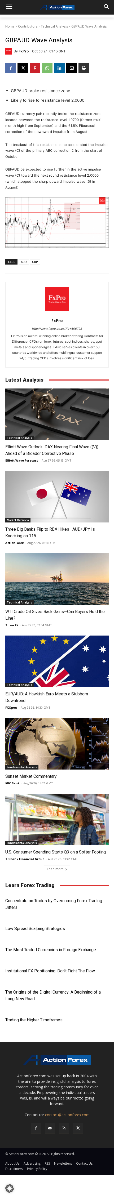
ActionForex (14, 543)
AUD (24, 262)
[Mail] (50, 1128)
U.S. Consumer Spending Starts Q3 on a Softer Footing (56, 852)
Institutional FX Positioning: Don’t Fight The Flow (50, 970)
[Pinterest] (35, 68)
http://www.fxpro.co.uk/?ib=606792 (57, 328)
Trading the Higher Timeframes (34, 1019)
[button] (9, 1188)
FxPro (24, 51)
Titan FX (11, 625)
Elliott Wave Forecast (21, 460)
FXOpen (11, 707)
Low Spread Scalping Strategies (35, 928)
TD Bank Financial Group (24, 859)
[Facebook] (10, 68)
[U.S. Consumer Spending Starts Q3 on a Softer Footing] (57, 819)
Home (10, 26)
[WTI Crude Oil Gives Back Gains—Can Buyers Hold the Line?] (57, 579)
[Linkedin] (59, 68)
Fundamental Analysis (22, 767)
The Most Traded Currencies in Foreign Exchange (50, 949)
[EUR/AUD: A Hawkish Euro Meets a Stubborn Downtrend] (57, 661)
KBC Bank (12, 783)
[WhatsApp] (47, 68)
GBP (35, 262)
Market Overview (18, 520)
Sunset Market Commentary (31, 776)
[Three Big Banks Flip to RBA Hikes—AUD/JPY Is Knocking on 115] (57, 496)
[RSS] (64, 1128)
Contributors (27, 26)
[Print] (83, 68)
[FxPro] (9, 51)
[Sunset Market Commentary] (57, 744)
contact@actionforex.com (67, 1114)
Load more (55, 869)
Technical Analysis (54, 26)
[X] (22, 68)
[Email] (71, 68)
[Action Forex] (57, 7)
